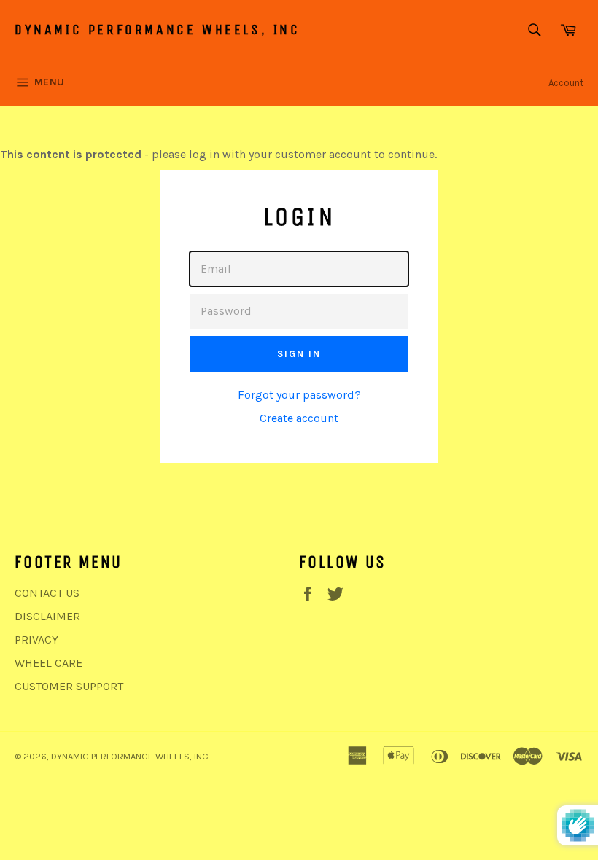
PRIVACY (36, 639)
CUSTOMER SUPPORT (69, 686)
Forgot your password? (299, 395)
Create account (299, 418)
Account (565, 82)
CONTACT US (47, 593)
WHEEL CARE (48, 663)
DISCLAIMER (47, 616)
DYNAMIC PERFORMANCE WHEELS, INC (157, 29)
